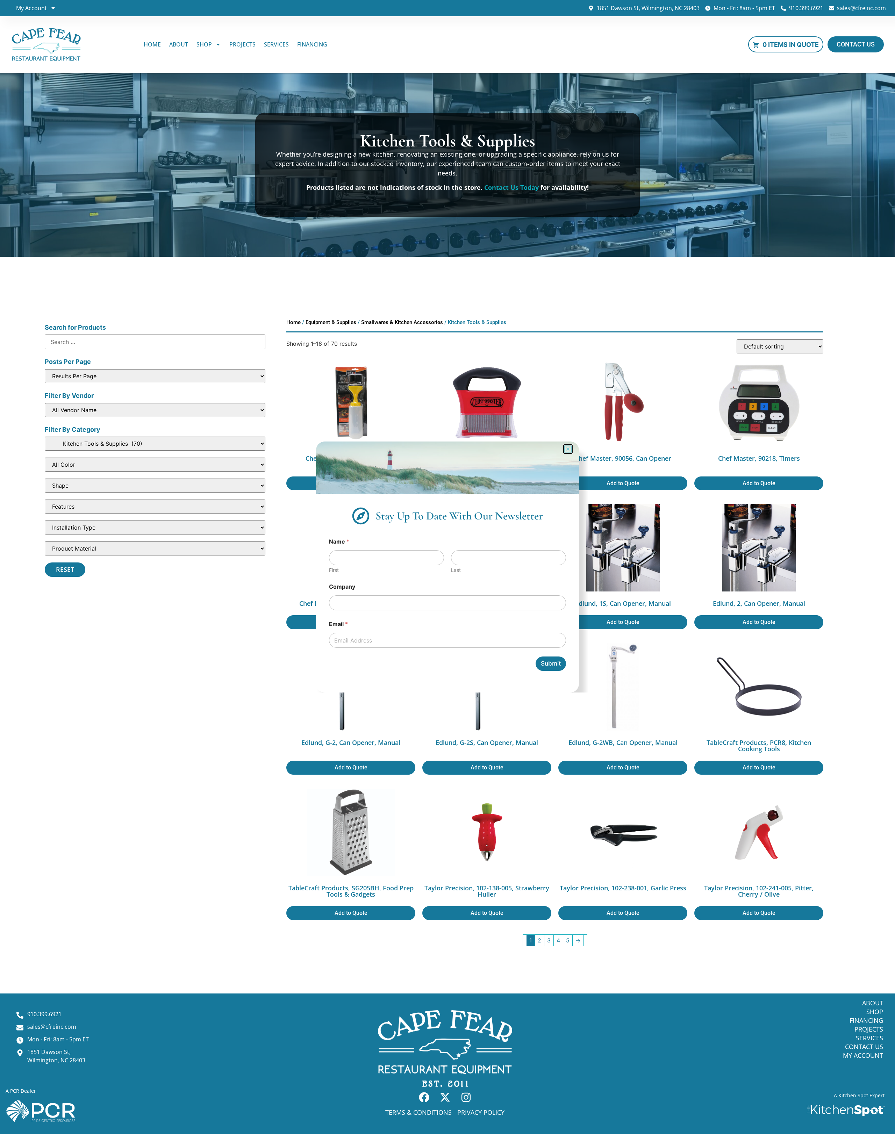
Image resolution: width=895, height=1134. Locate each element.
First (334, 570)
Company (342, 586)
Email (338, 624)
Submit (551, 663)
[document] (447, 567)
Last (456, 570)
